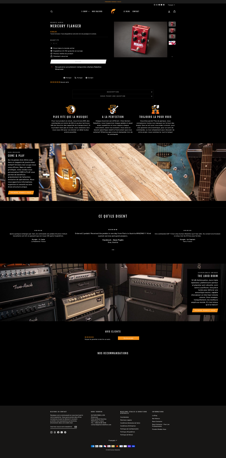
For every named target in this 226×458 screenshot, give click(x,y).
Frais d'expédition (66, 34)
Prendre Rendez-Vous (21, 192)
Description (113, 92)
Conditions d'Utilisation (128, 426)
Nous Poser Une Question (113, 96)
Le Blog (127, 11)
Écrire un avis (128, 338)
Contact (136, 11)
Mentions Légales (126, 420)
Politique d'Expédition (127, 432)
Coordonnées (124, 417)
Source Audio (56, 22)
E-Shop (85, 11)
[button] (55, 82)
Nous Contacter (157, 421)
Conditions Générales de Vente (130, 423)
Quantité (54, 40)
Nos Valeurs (97, 11)
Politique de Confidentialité (129, 429)
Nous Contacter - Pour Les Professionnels (161, 425)
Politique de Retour (126, 434)
